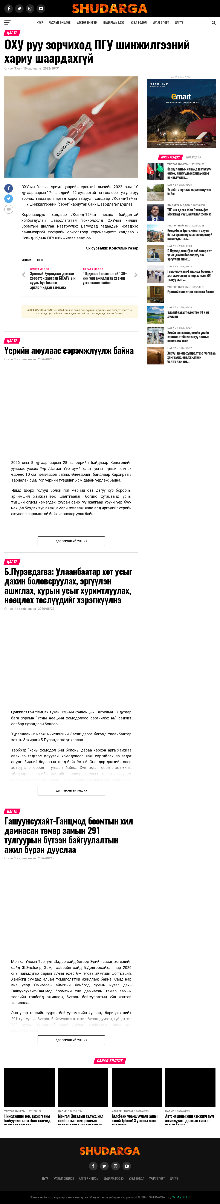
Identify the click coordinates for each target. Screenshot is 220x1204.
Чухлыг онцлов (60, 22)
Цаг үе (179, 22)
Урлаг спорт (161, 22)
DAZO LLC (182, 1197)
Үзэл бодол (139, 22)
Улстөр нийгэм (87, 22)
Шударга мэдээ (114, 22)
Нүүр (40, 22)
